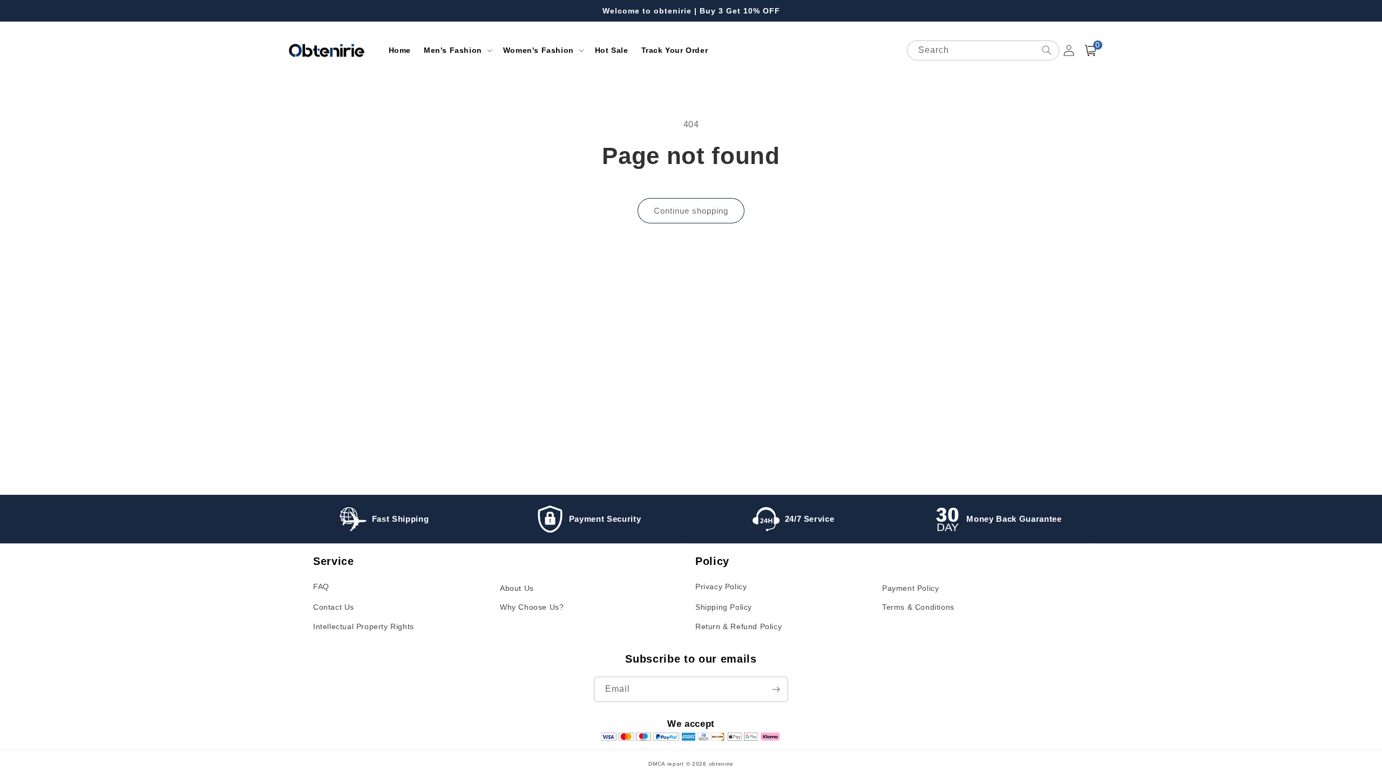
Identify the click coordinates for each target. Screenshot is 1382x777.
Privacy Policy (721, 586)
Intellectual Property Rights (363, 626)
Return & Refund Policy (738, 626)
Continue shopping (691, 210)
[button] (457, 50)
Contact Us (333, 607)
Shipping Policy (723, 607)
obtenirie (721, 764)
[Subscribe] (776, 689)
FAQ (321, 586)
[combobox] (983, 50)
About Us (517, 588)
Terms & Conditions (918, 607)
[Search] (1047, 50)
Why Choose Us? (532, 607)
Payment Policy (910, 588)
